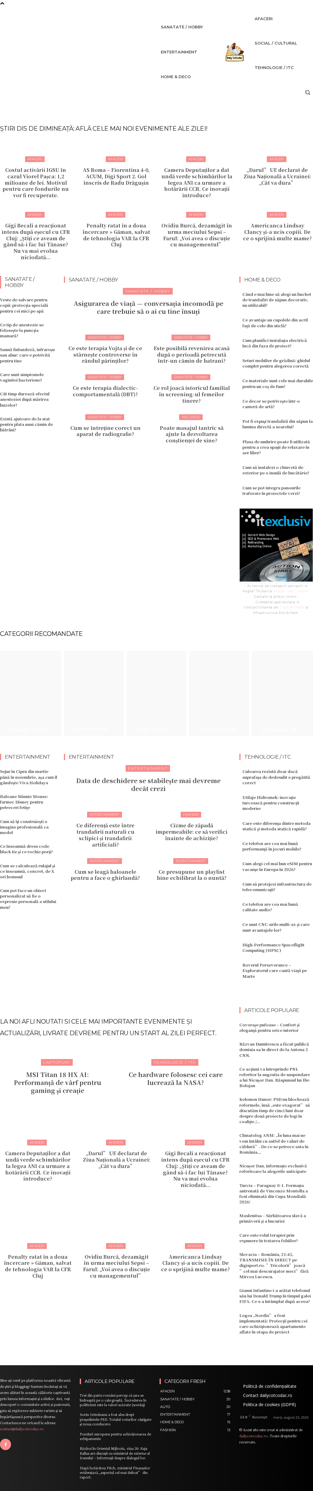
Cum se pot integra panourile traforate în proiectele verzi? (271, 490)
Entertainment (148, 768)
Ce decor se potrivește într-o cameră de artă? (271, 403)
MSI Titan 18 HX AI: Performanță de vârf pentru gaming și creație (57, 1082)
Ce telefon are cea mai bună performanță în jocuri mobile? (271, 846)
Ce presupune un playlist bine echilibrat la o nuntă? (191, 875)
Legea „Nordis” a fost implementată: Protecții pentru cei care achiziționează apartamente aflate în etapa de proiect (273, 1323)
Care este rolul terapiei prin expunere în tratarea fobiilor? (268, 1237)
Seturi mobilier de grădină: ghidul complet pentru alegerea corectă (276, 363)
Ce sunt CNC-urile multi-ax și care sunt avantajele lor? (276, 927)
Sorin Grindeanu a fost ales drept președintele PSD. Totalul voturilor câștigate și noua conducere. (115, 1419)
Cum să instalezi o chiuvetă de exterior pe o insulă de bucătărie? (275, 470)
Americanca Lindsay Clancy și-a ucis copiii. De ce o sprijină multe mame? (277, 232)
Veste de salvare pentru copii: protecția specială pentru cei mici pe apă (24, 305)
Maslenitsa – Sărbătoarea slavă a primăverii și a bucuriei (272, 1218)
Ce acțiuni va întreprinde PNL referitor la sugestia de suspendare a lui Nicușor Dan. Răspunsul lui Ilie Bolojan (274, 1077)
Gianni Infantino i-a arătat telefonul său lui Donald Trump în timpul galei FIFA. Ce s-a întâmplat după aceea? (275, 1295)
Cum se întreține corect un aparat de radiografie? (105, 431)
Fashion (191, 814)
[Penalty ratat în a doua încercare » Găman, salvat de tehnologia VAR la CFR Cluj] (38, 1222)
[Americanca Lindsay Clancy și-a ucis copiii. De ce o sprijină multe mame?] (195, 1222)
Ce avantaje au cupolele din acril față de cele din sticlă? (275, 322)
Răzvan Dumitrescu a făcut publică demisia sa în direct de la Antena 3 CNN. (274, 1049)
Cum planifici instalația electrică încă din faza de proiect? (274, 343)
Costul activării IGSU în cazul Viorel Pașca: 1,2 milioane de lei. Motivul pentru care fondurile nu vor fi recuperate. (35, 182)
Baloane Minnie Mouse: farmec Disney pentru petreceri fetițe (24, 801)
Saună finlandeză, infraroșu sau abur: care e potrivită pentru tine (27, 354)
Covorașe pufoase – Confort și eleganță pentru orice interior (269, 1027)
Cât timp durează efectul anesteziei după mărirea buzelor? (25, 399)
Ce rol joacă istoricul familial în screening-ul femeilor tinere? (191, 394)
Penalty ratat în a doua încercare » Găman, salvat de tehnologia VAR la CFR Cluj (116, 235)
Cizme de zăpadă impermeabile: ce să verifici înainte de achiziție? (191, 832)
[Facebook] (5, 1444)
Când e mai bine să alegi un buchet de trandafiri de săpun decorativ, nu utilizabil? (276, 299)
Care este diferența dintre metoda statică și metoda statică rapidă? (276, 826)
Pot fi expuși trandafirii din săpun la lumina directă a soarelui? (277, 424)
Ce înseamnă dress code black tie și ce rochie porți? (26, 848)
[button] (307, 92)
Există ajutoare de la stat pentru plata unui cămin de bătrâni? (26, 424)
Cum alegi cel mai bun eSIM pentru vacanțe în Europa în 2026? (277, 866)
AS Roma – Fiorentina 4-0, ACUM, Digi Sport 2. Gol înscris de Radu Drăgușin (116, 176)
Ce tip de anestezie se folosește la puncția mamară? (22, 330)
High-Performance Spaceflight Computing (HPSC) (273, 947)
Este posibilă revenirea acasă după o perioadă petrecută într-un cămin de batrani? (192, 355)
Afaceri (35, 159)
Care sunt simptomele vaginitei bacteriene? (22, 377)
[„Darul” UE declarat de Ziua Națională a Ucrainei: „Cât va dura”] (117, 1118)
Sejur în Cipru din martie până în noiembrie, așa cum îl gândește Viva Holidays (28, 776)
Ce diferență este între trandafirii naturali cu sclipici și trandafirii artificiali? (105, 835)
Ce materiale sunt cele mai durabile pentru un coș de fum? (277, 383)
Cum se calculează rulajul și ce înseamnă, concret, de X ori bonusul (27, 871)
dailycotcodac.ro (253, 1435)
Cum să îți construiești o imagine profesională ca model (24, 826)
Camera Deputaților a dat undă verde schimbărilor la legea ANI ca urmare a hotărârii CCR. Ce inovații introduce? (196, 182)
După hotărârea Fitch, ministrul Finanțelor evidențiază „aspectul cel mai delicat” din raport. (115, 1472)
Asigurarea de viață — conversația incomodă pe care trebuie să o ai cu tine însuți (148, 307)
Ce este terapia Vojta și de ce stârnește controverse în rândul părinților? (105, 355)
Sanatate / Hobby (147, 291)
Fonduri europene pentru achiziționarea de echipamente (115, 1436)
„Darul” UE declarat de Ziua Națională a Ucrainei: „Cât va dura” (277, 176)
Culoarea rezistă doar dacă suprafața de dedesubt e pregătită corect (276, 776)
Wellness (191, 417)
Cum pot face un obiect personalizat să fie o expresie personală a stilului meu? (28, 898)
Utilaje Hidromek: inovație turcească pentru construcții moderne (270, 802)
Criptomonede (291, 607)
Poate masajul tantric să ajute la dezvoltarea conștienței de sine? (191, 434)
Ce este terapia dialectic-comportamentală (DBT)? (105, 391)
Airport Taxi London (290, 591)
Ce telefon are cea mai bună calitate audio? (270, 906)
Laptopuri (56, 1062)
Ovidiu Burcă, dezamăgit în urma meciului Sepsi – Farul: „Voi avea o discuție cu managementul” (196, 235)
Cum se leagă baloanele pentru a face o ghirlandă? (105, 875)
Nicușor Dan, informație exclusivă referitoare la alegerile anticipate (273, 1168)
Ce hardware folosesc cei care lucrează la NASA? (176, 1078)
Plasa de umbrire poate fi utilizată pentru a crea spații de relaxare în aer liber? (276, 447)
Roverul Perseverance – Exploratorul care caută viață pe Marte (274, 970)
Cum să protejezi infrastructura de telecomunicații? (276, 886)
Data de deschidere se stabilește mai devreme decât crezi (148, 784)
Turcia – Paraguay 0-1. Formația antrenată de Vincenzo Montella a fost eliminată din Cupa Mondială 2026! (273, 1193)
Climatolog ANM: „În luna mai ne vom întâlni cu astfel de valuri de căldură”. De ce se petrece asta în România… (273, 1143)
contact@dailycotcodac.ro (22, 1428)
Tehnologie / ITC (175, 1062)
